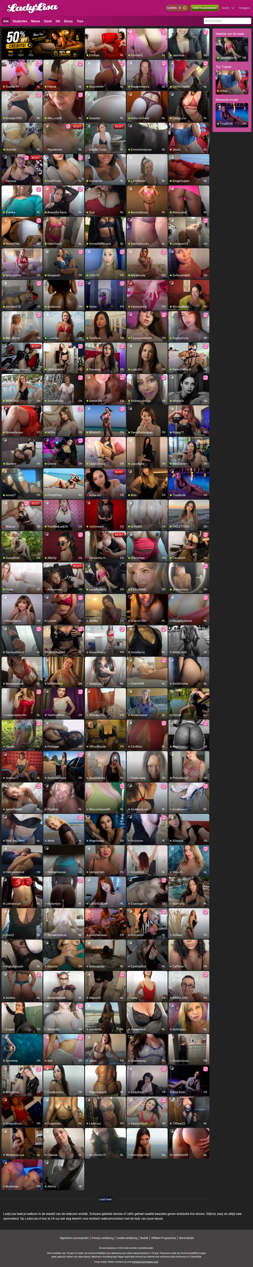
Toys (80, 21)
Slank (48, 21)
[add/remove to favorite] (88, 31)
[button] (228, 8)
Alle (6, 21)
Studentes (20, 21)
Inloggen (244, 7)
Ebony (68, 21)
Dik (58, 21)
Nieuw (35, 21)
